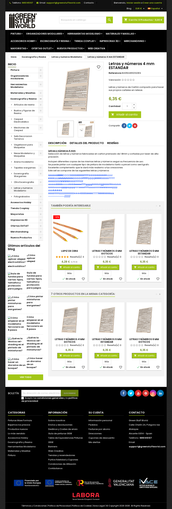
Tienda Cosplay (84, 41)
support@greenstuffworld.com (63, 2)
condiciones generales (50, 398)
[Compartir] (124, 125)
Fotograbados (22, 196)
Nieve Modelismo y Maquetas (24, 155)
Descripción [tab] (57, 143)
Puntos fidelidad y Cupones (63, 459)
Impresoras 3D (109, 41)
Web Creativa (55, 451)
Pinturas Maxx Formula (20, 420)
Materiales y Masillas (120, 33)
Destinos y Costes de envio (63, 429)
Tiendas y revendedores (61, 455)
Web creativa (96, 48)
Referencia (115, 73)
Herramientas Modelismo (84, 33)
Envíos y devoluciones (60, 424)
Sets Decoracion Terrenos (23, 137)
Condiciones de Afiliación (62, 464)
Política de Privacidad (59, 505)
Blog (129, 8)
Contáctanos (55, 468)
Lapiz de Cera (69, 251)
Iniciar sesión (133, 2)
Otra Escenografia (24, 182)
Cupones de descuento (102, 437)
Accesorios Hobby (23, 41)
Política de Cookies (82, 505)
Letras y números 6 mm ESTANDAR (144, 252)
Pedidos (93, 424)
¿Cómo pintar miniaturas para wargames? (35, 301)
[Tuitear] (129, 125)
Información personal (100, 420)
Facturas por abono (99, 429)
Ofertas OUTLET (41, 48)
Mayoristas (18, 48)
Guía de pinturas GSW (60, 433)
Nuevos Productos (70, 48)
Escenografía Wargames (21, 175)
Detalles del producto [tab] (87, 143)
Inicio (12, 64)
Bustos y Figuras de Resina (24, 112)
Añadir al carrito (124, 114)
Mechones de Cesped (21, 129)
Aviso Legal (99, 505)
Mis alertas (94, 442)
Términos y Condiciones (34, 505)
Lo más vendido (16, 433)
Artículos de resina (24, 104)
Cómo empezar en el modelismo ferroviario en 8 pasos (35, 323)
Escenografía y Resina (54, 41)
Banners (52, 446)
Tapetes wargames (25, 167)
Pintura (16, 33)
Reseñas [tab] (113, 143)
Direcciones (95, 433)
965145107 (27, 2)
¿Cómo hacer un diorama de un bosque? (35, 363)
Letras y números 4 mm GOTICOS (107, 252)
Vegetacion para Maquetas (23, 146)
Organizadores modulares (44, 33)
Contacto (89, 2)
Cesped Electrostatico (21, 120)
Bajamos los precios (19, 424)
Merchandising (134, 41)
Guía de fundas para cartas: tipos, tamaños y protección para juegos (34, 280)
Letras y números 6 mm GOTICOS (144, 341)
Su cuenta (96, 412)
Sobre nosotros (56, 420)
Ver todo (25, 377)
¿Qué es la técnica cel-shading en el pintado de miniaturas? (34, 343)
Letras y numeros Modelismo (23, 189)
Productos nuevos (18, 429)
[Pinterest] (134, 125)
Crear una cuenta (152, 2)
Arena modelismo (24, 161)
